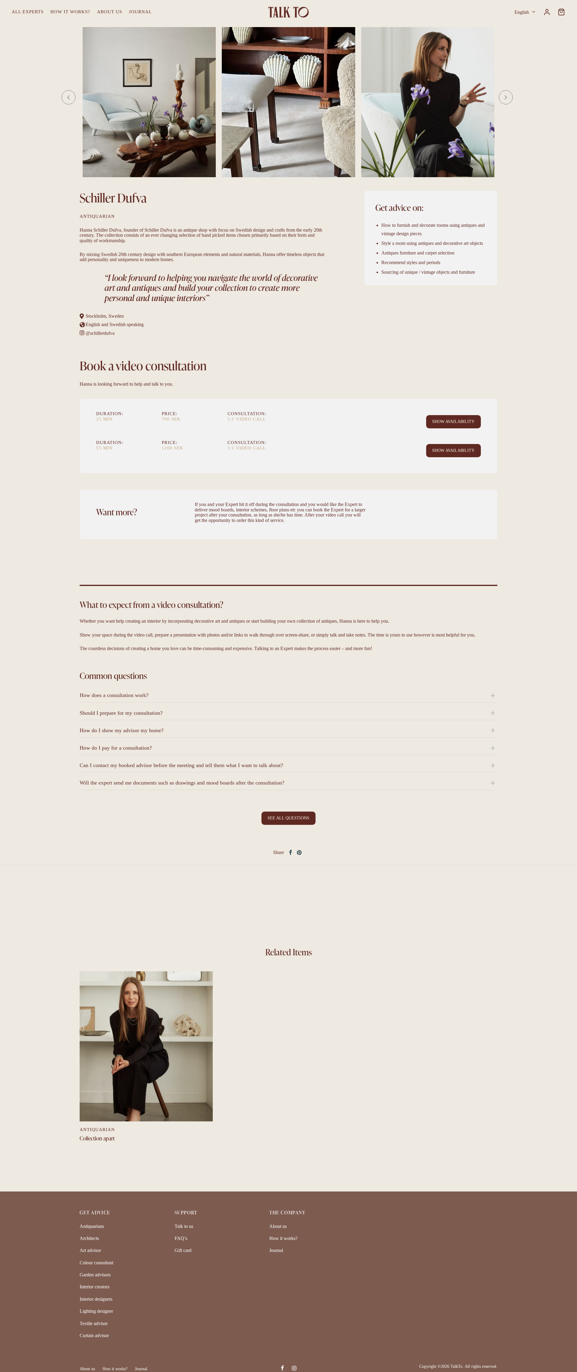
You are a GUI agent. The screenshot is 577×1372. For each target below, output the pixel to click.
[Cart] (561, 12)
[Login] (547, 12)
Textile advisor (94, 1323)
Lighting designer (96, 1311)
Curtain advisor (94, 1335)
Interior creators (94, 1286)
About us (109, 11)
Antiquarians (92, 1226)
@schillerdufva (100, 333)
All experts (28, 11)
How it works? (70, 11)
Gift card (183, 1250)
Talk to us (184, 1226)
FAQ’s (181, 1238)
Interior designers (96, 1299)
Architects (89, 1238)
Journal (140, 11)
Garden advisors (95, 1274)
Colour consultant (96, 1262)
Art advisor (90, 1250)
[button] (453, 421)
